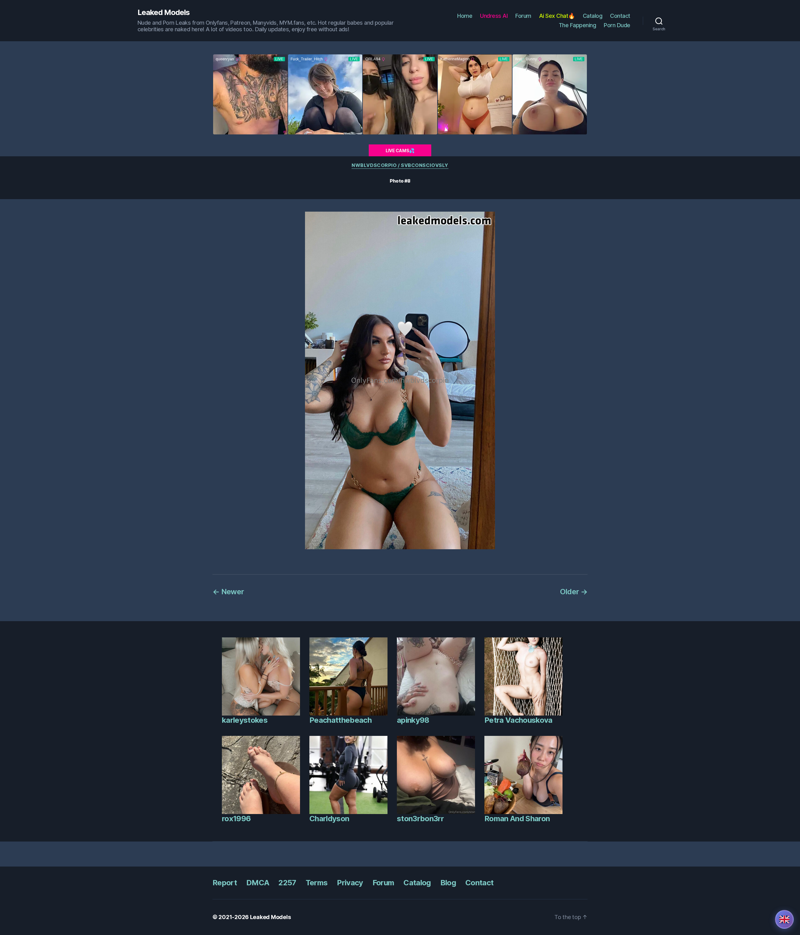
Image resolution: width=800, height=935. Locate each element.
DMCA (257, 882)
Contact (620, 16)
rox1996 (236, 818)
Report (224, 882)
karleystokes (245, 720)
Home (464, 16)
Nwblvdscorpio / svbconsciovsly (400, 165)
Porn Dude (617, 25)
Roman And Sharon (517, 818)
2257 (287, 882)
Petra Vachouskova (518, 720)
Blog (448, 882)
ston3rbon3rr (420, 818)
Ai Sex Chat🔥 (557, 16)
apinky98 (413, 720)
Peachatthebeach (340, 720)
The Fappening (577, 25)
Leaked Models (164, 12)
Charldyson (329, 818)
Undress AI (494, 16)
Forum (523, 16)
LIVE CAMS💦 (400, 150)
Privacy (350, 882)
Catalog (592, 16)
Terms (317, 882)
